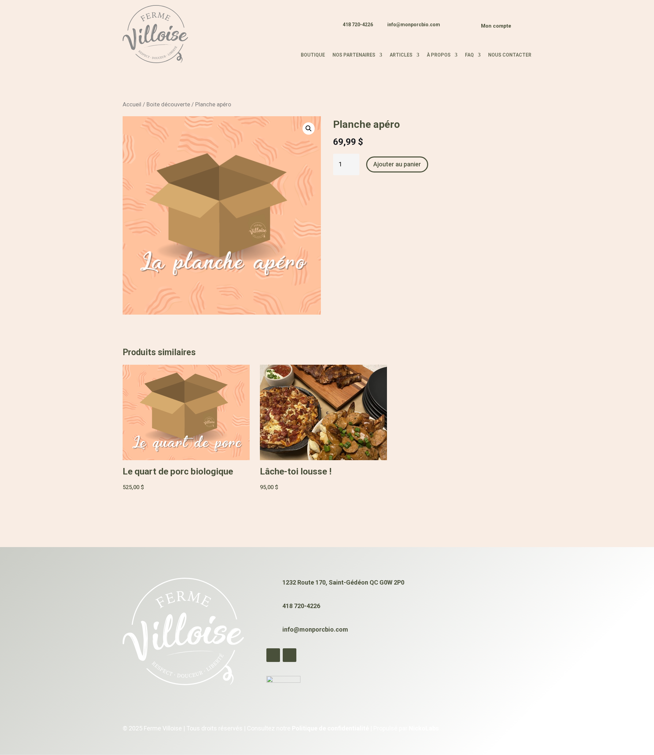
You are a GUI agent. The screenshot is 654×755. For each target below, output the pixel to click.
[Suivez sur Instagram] (461, 28)
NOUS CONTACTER (509, 55)
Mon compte (496, 26)
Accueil (132, 104)
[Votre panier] (523, 27)
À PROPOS (439, 55)
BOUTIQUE (313, 55)
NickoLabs (424, 728)
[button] (308, 128)
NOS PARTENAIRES (353, 55)
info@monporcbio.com (413, 24)
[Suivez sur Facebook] (448, 28)
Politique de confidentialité (330, 728)
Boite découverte (168, 104)
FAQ (469, 55)
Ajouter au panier (397, 164)
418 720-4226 (358, 24)
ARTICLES (401, 55)
